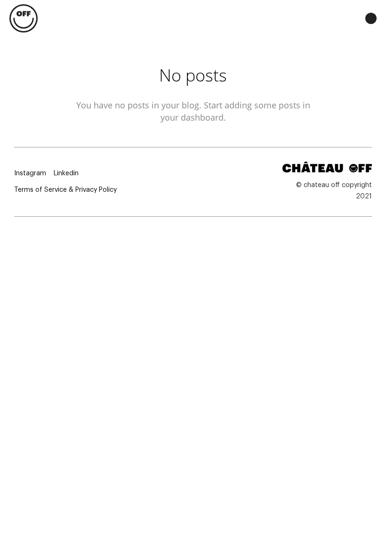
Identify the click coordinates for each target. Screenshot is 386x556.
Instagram (30, 173)
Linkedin (66, 173)
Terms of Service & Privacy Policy (65, 190)
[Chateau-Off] (23, 18)
